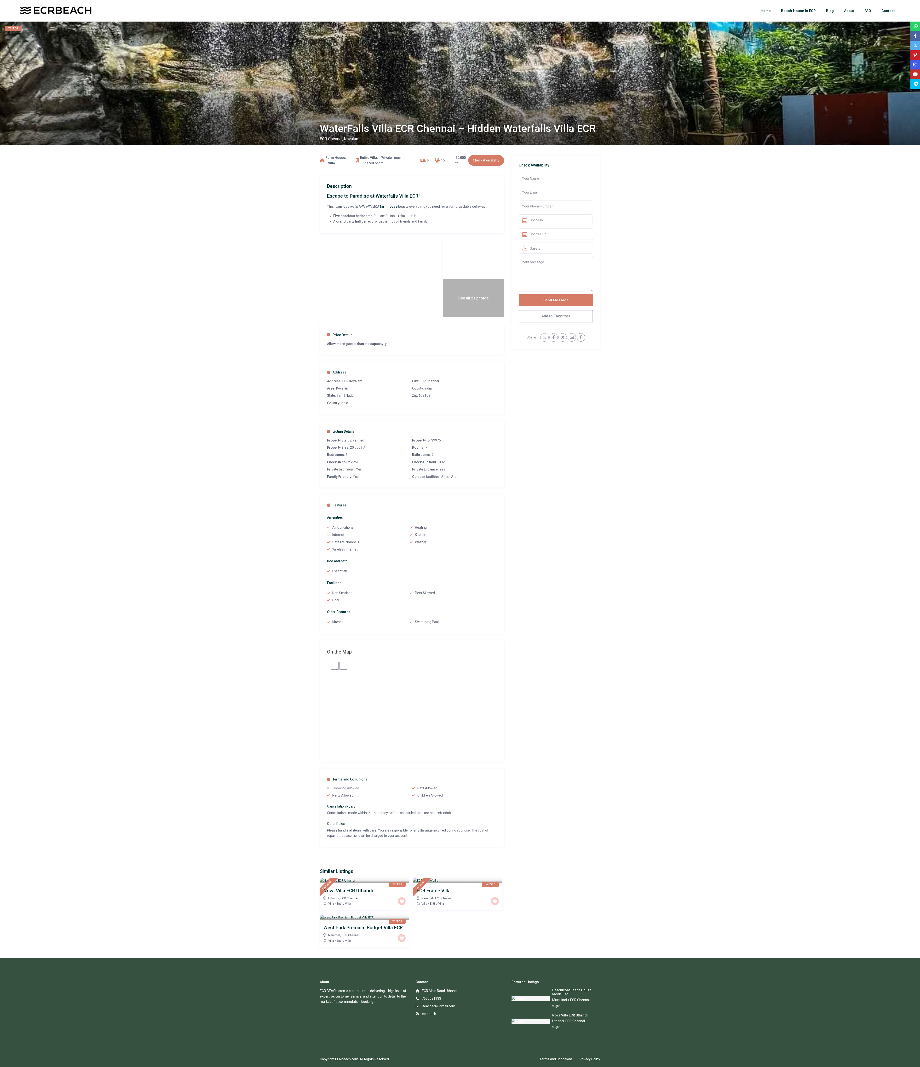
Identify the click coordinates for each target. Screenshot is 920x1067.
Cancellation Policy (341, 806)
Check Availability (486, 160)
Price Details (342, 335)
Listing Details (344, 431)
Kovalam (352, 138)
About (849, 11)
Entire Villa (368, 158)
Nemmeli (427, 898)
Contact (888, 11)
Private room (391, 158)
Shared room (373, 163)
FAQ (867, 11)
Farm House (335, 158)
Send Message (556, 300)
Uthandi (333, 898)
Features (339, 505)
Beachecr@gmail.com (438, 1006)
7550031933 (431, 998)
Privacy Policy (590, 1059)
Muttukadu (560, 1000)
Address (339, 372)
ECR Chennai (331, 138)
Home (766, 11)
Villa (331, 163)
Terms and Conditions (350, 779)
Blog (830, 11)
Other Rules (336, 824)
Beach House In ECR (798, 11)
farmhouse (388, 206)
